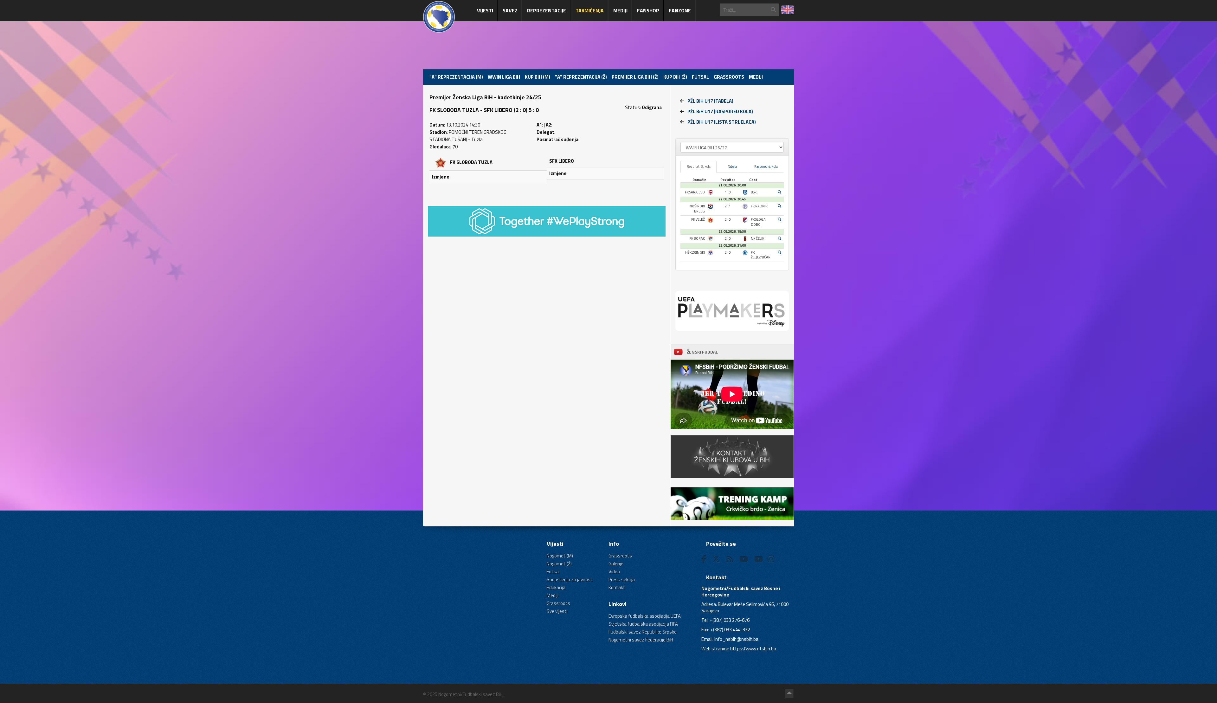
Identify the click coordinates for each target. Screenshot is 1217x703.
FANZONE (680, 10)
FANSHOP (648, 10)
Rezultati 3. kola (699, 166)
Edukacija (556, 587)
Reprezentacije (546, 10)
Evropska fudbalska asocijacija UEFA (644, 616)
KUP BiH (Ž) (675, 77)
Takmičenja (590, 10)
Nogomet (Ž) (559, 563)
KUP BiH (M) (537, 77)
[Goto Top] (789, 693)
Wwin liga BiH (504, 77)
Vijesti (485, 10)
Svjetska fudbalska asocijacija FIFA (643, 624)
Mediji (620, 10)
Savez (510, 10)
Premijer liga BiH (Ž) (635, 77)
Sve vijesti (557, 611)
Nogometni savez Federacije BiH (640, 639)
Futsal (700, 77)
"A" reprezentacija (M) (456, 77)
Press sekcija (621, 579)
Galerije (615, 563)
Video (614, 571)
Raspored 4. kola (766, 166)
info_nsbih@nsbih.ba (736, 639)
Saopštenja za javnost (570, 579)
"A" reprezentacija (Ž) (581, 77)
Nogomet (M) (560, 555)
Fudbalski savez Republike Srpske (642, 631)
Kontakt (616, 587)
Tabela (732, 166)
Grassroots (729, 77)
